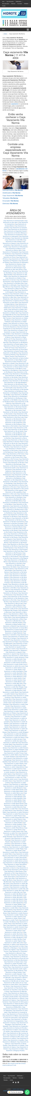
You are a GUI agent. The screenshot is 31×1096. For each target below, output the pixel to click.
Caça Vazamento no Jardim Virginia (15, 940)
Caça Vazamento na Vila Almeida (19, 374)
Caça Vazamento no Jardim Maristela (15, 797)
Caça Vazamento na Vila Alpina (13, 375)
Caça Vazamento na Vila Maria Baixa (15, 500)
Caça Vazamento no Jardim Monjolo (15, 801)
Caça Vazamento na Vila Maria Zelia (14, 283)
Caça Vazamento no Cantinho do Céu (16, 630)
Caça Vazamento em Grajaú (10, 642)
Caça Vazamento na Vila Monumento (13, 509)
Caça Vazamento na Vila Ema (18, 447)
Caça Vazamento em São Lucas (15, 270)
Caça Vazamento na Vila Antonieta (13, 384)
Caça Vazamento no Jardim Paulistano (15, 823)
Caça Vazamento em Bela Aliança (14, 295)
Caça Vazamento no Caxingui (15, 637)
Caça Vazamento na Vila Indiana (15, 480)
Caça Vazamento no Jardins (15, 943)
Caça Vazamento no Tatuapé (14, 866)
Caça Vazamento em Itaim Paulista (16, 240)
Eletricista (13, 3)
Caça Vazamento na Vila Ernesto (14, 449)
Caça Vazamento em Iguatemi (13, 647)
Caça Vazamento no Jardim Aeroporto (14, 657)
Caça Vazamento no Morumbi (14, 953)
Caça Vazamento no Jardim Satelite (16, 903)
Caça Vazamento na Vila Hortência (13, 970)
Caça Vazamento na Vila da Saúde (13, 431)
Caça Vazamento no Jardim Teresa (16, 917)
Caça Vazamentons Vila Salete (14, 566)
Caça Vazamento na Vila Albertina (14, 369)
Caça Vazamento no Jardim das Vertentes (15, 735)
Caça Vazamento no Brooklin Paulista (15, 621)
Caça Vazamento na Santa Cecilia (18, 358)
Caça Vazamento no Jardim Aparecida (16, 672)
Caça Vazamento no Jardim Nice (14, 808)
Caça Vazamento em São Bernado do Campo (14, 980)
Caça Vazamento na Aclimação (15, 284)
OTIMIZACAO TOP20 (22, 1091)
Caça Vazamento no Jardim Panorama (13, 814)
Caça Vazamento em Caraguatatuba (14, 1021)
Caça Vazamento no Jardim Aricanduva (15, 674)
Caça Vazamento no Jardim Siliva (14, 907)
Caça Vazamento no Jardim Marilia (16, 794)
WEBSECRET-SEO (8, 1091)
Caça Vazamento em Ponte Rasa (18, 349)
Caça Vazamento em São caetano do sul (16, 982)
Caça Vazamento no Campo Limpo (13, 962)
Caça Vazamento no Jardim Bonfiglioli (16, 687)
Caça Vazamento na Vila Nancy (15, 515)
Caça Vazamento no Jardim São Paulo (16, 895)
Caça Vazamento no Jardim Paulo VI (15, 825)
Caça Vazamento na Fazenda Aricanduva (15, 326)
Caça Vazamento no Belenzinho (15, 614)
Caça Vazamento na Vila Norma (13, 520)
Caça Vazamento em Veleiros (19, 281)
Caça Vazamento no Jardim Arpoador (15, 973)
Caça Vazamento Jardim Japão (17, 969)
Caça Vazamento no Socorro (14, 867)
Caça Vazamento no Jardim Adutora (18, 655)
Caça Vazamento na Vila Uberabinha (14, 598)
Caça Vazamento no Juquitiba (16, 1040)
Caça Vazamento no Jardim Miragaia (18, 732)
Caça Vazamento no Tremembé (18, 951)
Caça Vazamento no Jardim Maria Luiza (15, 792)
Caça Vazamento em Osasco (19, 986)
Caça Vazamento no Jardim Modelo (15, 799)
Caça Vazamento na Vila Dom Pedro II (13, 441)
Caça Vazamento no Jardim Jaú (13, 777)
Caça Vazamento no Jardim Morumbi (16, 806)
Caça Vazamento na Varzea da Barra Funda (15, 367)
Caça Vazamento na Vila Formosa (15, 458)
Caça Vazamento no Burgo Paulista (16, 623)
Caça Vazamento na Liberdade (20, 334)
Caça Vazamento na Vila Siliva (15, 587)
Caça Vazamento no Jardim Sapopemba (15, 901)
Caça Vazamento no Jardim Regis (14, 849)
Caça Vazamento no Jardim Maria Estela (15, 790)
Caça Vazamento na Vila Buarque (13, 398)
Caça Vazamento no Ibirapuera (18, 645)
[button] (27, 1092)
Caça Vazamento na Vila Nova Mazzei (16, 526)
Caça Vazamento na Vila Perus (15, 544)
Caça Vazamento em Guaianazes (13, 234)
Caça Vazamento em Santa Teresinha (16, 360)
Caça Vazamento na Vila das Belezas (16, 432)
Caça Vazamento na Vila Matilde (15, 399)
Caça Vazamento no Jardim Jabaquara (16, 775)
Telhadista (26, 3)
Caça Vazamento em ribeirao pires (17, 993)
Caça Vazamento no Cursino (18, 640)
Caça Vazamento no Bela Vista (15, 296)
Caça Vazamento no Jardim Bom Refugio (14, 686)
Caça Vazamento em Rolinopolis (19, 262)
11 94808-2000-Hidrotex (17, 1089)
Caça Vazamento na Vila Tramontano (18, 596)
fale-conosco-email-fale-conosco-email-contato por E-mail (14, 1064)
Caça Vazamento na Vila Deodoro (14, 435)
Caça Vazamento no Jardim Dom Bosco (13, 737)
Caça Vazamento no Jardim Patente (16, 818)
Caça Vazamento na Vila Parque (15, 536)
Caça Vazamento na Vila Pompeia (18, 549)
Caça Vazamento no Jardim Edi (14, 741)
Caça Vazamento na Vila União (15, 599)
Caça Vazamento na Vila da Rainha (18, 429)
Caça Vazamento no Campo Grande (14, 629)
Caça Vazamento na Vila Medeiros (15, 477)
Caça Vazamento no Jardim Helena (18, 762)
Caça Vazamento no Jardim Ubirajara (17, 925)
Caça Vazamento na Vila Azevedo (19, 389)
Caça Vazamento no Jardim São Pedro (15, 896)
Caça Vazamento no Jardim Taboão (13, 915)
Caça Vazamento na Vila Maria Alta (16, 498)
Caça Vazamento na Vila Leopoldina (16, 491)
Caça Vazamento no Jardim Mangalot (13, 786)
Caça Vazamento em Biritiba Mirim (16, 1006)
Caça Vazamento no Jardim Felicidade (13, 749)
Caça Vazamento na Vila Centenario (18, 415)
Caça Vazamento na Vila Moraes (15, 510)
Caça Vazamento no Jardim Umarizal (13, 927)
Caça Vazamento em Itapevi (10, 1029)
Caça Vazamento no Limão (16, 946)
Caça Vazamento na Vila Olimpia (14, 529)
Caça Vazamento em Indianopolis (15, 235)
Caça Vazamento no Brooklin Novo (16, 620)
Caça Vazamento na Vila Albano (13, 368)
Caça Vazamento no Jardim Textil (14, 919)
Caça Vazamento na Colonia (16, 323)
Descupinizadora (5, 3)
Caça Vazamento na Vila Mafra (19, 495)
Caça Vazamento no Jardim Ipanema (16, 768)
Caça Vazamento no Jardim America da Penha (15, 661)
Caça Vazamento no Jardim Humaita (16, 764)
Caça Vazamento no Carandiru (14, 634)
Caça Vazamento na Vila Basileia (15, 392)
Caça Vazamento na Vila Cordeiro (14, 425)
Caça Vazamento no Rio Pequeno (18, 869)
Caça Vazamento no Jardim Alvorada (16, 658)
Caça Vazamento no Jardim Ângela (16, 668)
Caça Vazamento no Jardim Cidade (13, 711)
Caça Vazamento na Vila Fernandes (16, 454)
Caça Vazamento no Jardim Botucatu (15, 689)
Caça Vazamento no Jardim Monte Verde (15, 804)
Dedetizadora (18, 1)
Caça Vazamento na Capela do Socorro (14, 301)
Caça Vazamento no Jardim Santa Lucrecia (15, 861)
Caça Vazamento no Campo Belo (18, 628)
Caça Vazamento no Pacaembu (14, 954)
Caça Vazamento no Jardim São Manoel (15, 893)
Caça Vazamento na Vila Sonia (13, 591)
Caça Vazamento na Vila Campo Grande (15, 407)
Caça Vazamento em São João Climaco (15, 268)
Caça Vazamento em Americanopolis (14, 220)
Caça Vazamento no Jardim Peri (15, 832)
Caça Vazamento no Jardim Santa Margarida (15, 862)
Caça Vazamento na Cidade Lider (15, 312)
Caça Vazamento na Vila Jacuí (15, 486)
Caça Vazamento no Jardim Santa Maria (15, 864)
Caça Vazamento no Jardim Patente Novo (15, 820)
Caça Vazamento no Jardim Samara (18, 856)
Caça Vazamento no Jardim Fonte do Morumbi (16, 750)
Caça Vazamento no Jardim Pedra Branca (15, 827)
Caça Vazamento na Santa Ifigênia (13, 360)
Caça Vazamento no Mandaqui (15, 947)
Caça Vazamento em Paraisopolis (14, 251)
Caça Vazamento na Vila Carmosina (15, 409)
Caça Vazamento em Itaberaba (19, 238)
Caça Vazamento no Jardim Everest (17, 748)
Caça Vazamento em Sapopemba (17, 276)
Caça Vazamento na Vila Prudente (14, 555)
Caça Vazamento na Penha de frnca (18, 958)
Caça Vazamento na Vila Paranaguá (13, 535)
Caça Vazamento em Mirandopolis (18, 247)
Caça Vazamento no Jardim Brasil (14, 691)
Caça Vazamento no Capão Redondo (15, 632)
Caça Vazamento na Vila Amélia (14, 376)
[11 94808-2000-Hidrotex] (14, 13)
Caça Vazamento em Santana (13, 264)
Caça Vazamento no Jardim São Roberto (15, 898)
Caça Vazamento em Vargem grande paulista (15, 995)
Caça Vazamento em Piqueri (16, 259)
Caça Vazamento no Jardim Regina (18, 847)
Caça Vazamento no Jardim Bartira (16, 681)
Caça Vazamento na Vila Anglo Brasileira (15, 382)
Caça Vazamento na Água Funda (14, 288)
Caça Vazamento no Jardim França (13, 753)
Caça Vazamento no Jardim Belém (16, 684)
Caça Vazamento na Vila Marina (15, 352)
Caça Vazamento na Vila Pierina (15, 545)
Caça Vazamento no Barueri (19, 977)
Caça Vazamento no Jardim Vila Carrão (15, 933)
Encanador (19, 3)
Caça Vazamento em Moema (14, 248)
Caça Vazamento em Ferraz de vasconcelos (15, 1016)
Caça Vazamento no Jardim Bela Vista (15, 682)
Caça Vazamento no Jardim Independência (14, 766)
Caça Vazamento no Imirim (15, 647)
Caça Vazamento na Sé (22, 363)
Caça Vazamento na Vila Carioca (14, 408)
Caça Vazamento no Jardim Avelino (16, 677)
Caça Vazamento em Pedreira (20, 254)
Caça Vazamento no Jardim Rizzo (14, 851)
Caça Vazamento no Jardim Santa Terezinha (15, 874)
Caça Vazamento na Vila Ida (19, 474)
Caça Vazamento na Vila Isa (16, 485)
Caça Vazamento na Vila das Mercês (15, 433)
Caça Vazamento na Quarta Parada (13, 351)
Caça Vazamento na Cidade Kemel (13, 311)
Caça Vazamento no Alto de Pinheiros (15, 606)
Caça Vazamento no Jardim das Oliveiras (15, 734)
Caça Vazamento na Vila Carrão (14, 411)
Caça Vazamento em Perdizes (14, 255)
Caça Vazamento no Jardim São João (18, 889)
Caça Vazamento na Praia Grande (13, 988)
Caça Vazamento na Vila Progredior (15, 554)
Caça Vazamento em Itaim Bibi (14, 240)
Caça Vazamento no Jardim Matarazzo (16, 675)
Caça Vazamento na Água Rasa (15, 289)
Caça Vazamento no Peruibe (19, 1019)
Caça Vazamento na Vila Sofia (19, 589)
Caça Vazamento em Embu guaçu (18, 1002)
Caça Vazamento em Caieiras (15, 1037)
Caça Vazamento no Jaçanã (14, 653)
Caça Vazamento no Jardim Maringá (15, 795)
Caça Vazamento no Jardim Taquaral (16, 915)
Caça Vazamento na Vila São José (18, 584)
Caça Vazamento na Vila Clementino (16, 418)
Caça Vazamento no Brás (16, 619)
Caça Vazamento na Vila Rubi (14, 563)
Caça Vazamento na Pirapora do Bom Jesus (15, 1035)
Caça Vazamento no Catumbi (16, 636)
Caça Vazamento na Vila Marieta (18, 342)
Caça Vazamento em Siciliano (14, 278)
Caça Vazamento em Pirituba (15, 712)
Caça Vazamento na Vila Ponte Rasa (14, 551)
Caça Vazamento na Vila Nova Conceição (16, 522)
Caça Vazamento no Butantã (14, 625)
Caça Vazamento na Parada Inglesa (14, 344)
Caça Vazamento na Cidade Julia (18, 309)
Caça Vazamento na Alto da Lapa (13, 603)
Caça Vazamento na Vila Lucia (14, 493)
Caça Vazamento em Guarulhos (15, 988)
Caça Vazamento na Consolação (15, 324)
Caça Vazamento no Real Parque (13, 871)
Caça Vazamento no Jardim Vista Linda (15, 942)
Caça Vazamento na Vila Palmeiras (17, 534)
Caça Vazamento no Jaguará (14, 652)
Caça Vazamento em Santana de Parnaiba (15, 1028)
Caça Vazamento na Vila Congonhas (15, 421)
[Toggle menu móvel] (28, 29)
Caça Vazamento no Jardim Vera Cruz (15, 931)
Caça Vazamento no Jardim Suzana (17, 913)
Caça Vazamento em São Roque (16, 1035)
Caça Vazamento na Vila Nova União (15, 527)
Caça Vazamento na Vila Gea (16, 462)
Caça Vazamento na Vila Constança (15, 423)
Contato (3, 5)
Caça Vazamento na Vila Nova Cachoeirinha (14, 520)
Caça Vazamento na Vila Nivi (20, 518)
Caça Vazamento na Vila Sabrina (16, 564)
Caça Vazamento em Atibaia (10, 1016)
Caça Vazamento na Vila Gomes (14, 465)
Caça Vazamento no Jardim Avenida (15, 679)
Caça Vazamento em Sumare (14, 279)
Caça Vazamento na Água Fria (19, 287)
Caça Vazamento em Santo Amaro (16, 265)
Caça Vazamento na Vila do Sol (15, 442)
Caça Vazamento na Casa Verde (15, 301)
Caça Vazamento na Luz (10, 335)
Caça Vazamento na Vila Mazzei (19, 405)
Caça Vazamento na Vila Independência (14, 479)
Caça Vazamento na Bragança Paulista (17, 1049)
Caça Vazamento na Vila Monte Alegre (17, 508)
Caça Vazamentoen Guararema (14, 1008)
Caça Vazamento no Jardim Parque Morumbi (14, 816)
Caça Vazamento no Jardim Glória (15, 754)
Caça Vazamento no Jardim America (15, 660)
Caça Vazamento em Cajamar (15, 999)
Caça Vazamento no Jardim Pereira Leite (14, 830)
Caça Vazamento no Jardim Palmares (17, 812)
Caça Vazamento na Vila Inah (14, 476)
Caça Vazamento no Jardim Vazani (16, 929)
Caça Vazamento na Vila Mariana (14, 501)
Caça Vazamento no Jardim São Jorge (13, 890)
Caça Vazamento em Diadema (13, 979)
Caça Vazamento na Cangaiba (18, 299)
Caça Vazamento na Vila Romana (17, 561)
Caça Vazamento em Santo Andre (15, 983)
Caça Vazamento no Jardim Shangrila (15, 905)
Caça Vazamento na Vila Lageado (14, 490)
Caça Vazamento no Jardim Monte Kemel (15, 802)
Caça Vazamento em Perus (14, 256)
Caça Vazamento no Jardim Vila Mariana (15, 936)
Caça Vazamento (10, 1)
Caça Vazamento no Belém (16, 614)
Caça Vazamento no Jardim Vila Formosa (15, 935)
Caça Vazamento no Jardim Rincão (16, 849)
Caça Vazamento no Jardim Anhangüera (14, 670)
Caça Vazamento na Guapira (16, 330)
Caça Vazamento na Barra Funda (19, 294)
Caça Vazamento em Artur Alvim (15, 221)
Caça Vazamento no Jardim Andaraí (16, 667)
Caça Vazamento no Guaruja (15, 1022)
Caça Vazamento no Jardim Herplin (13, 763)
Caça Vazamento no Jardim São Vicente (15, 900)
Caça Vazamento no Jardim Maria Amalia (15, 788)
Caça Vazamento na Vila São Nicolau (13, 586)
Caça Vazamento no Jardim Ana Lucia (13, 666)
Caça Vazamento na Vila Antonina (15, 385)
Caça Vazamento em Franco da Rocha (17, 1014)
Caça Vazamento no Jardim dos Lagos (15, 740)
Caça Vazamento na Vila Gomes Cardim (15, 467)
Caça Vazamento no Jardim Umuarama (16, 928)
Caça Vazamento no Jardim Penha (16, 828)
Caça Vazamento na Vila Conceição (15, 420)
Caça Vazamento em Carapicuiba (18, 1026)
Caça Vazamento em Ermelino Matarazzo (15, 233)
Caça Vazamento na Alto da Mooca (16, 604)
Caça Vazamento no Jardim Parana (17, 814)
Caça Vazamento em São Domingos (15, 266)
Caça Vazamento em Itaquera (14, 242)
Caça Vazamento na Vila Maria (14, 497)
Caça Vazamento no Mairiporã (15, 1041)
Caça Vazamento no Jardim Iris (14, 769)
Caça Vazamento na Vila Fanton (15, 454)
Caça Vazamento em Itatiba (16, 1049)
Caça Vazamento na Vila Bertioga (18, 396)
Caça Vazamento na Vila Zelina (18, 601)
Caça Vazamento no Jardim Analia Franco (15, 664)
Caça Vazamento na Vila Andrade (18, 381)
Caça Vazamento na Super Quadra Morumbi (15, 365)
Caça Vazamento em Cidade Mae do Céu (15, 313)
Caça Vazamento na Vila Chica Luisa (14, 417)
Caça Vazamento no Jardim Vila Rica (16, 938)
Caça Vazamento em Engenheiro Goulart (15, 231)
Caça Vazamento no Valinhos (16, 998)
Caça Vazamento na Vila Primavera (16, 552)
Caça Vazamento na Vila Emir (14, 448)
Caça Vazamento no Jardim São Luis (16, 891)
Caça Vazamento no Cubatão (16, 1045)
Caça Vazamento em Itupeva (15, 1046)
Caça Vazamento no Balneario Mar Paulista (15, 609)
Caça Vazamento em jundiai (10, 995)
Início (3, 1)
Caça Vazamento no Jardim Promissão (16, 962)
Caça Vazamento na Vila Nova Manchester (15, 524)
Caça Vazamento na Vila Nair (16, 515)
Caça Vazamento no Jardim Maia (18, 784)
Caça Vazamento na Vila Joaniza (19, 488)
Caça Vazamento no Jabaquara (18, 650)
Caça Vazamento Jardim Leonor (14, 778)
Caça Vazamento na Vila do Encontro (18, 440)
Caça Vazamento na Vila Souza (14, 592)
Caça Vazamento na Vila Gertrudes (17, 463)
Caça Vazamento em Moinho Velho (15, 249)
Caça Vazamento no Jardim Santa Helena (15, 859)
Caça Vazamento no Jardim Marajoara (16, 787)
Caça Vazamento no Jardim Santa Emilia (15, 857)
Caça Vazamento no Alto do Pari (14, 607)
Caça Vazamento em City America (17, 229)
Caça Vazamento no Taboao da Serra (13, 1003)
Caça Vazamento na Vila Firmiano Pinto (15, 456)
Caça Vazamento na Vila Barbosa (14, 391)
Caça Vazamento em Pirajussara (15, 259)
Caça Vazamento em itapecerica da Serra (16, 1004)
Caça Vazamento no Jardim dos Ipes (16, 738)
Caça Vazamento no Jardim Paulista (16, 821)
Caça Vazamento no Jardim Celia (18, 709)
